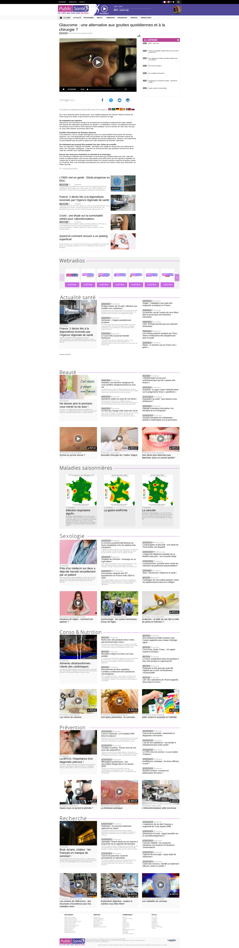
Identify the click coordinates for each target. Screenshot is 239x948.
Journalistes (155, 925)
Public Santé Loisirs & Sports (72, 921)
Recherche (96, 921)
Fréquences (96, 917)
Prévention (125, 922)
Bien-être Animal (69, 928)
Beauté (124, 917)
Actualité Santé (97, 924)
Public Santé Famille (70, 922)
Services (154, 924)
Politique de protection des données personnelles (138, 945)
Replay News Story (69, 932)
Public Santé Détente (70, 920)
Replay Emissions (98, 918)
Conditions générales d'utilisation (116, 945)
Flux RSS (154, 917)
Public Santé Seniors (70, 918)
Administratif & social (128, 929)
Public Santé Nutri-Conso (71, 925)
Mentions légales (102, 945)
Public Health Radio (70, 926)
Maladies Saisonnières (99, 926)
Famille (124, 920)
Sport (124, 928)
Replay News (68, 929)
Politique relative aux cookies (159, 945)
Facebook (154, 918)
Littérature (125, 931)
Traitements (125, 926)
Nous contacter (97, 922)
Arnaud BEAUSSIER (85, 33)
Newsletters (155, 922)
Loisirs (124, 921)
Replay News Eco (69, 931)
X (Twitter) (154, 920)
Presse (154, 928)
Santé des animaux (128, 933)
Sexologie (125, 932)
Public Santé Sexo (69, 924)
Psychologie (125, 924)
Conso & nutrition (127, 918)
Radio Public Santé (70, 917)
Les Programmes (98, 920)
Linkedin (154, 921)
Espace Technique (157, 926)
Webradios (96, 925)
